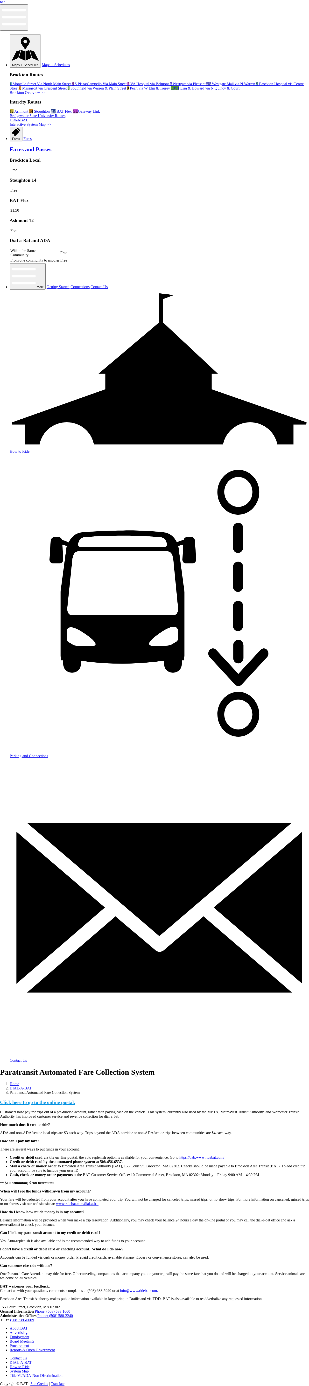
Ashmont (19, 111)
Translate (57, 1384)
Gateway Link (86, 111)
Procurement (19, 1346)
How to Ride (19, 1367)
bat (2, 2)
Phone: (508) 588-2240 (55, 1316)
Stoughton (40, 111)
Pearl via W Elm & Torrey (149, 88)
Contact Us (99, 287)
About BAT (19, 1328)
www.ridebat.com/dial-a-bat (77, 1204)
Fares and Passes (30, 149)
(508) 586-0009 (22, 1320)
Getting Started (58, 287)
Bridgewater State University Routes (37, 116)
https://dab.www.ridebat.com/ (201, 1157)
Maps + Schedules (25, 65)
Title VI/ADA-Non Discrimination (36, 1375)
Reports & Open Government (32, 1350)
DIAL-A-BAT (21, 1088)
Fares (16, 139)
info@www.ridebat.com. (139, 1291)
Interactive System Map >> (30, 124)
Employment (19, 1337)
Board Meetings (22, 1341)
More (40, 287)
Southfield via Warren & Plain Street (97, 88)
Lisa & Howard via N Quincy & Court (205, 88)
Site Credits (39, 1384)
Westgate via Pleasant (188, 84)
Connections (80, 287)
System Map (19, 1371)
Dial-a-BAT (19, 120)
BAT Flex (62, 111)
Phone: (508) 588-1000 (52, 1311)
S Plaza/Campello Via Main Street (99, 84)
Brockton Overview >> (27, 92)
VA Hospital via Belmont (148, 84)
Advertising (19, 1333)
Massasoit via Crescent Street (43, 88)
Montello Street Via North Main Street (41, 84)
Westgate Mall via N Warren (231, 84)
